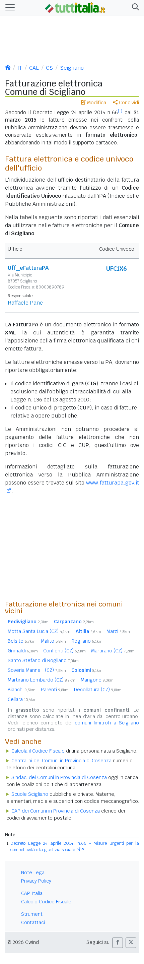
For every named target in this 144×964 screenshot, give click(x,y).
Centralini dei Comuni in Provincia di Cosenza (61, 761)
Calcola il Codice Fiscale (38, 751)
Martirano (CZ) (113, 651)
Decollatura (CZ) (98, 690)
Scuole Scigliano (29, 794)
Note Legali (34, 873)
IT (19, 67)
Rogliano (86, 641)
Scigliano (72, 67)
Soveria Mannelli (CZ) (37, 670)
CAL (34, 67)
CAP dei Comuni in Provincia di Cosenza (55, 811)
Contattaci (33, 922)
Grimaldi (23, 651)
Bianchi (21, 690)
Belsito (21, 641)
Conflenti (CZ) (64, 651)
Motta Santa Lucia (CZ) (39, 631)
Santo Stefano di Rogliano (43, 660)
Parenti (55, 690)
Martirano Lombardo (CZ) (41, 680)
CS (49, 67)
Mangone (97, 680)
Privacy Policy (36, 881)
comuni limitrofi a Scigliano (107, 723)
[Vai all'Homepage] (75, 7)
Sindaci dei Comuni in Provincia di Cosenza (59, 777)
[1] (120, 111)
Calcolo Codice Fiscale (46, 902)
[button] (134, 7)
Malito (53, 641)
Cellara (22, 699)
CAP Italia (32, 893)
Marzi (118, 631)
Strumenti (32, 914)
